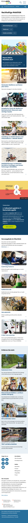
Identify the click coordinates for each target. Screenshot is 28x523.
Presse (16, 475)
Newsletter (17, 466)
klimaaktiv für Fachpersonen (9, 6)
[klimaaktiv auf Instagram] (3, 459)
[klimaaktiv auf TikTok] (6, 463)
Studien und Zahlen (7, 33)
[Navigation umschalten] (24, 2)
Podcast (16, 468)
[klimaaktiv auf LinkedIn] (6, 459)
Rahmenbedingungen (8, 25)
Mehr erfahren (9, 227)
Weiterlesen (4, 247)
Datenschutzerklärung (13, 515)
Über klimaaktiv (18, 458)
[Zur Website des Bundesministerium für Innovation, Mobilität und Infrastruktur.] (6, 501)
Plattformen (6, 29)
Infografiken (17, 473)
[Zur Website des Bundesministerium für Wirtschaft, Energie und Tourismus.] (16, 501)
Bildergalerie (17, 471)
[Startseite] (6, 2)
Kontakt (16, 517)
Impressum (4, 515)
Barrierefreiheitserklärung (8, 517)
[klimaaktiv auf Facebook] (3, 463)
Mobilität (17, 6)
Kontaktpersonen (18, 460)
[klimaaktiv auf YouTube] (3, 467)
